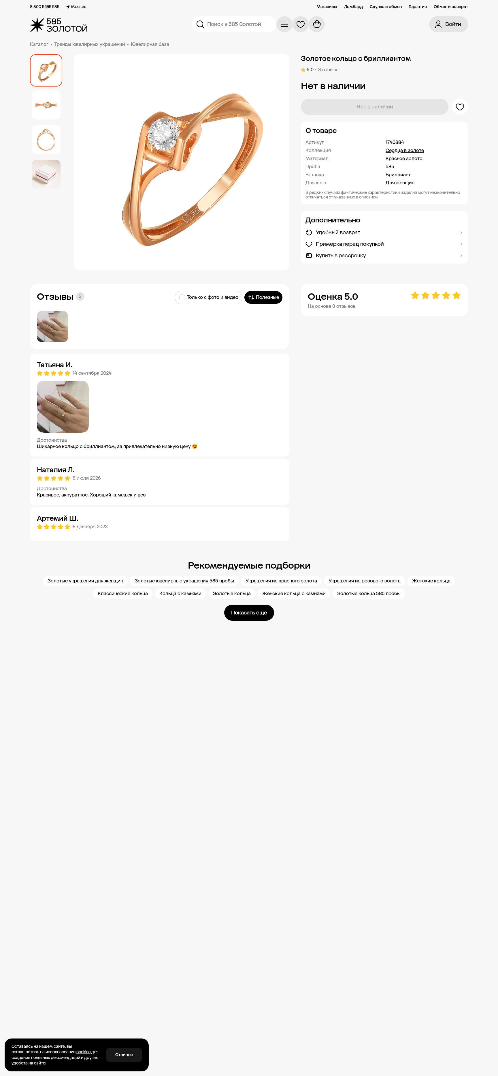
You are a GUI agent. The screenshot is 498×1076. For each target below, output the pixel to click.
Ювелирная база (150, 44)
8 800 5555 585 (44, 7)
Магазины (326, 7)
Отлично (124, 1054)
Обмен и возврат (451, 7)
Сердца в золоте (405, 150)
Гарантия (418, 7)
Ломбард (353, 7)
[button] (384, 130)
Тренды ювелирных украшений (89, 44)
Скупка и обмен (386, 7)
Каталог (39, 44)
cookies (83, 1051)
